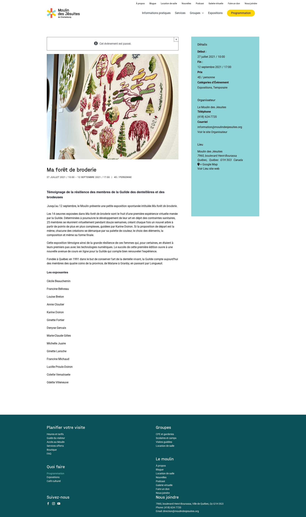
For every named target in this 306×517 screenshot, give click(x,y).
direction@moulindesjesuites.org (181, 511)
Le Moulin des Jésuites (211, 107)
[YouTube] (58, 503)
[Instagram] (53, 503)
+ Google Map (209, 164)
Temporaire (220, 87)
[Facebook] (48, 503)
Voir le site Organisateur (212, 132)
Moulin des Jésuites (209, 151)
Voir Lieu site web (208, 168)
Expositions (204, 87)
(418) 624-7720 (172, 507)
